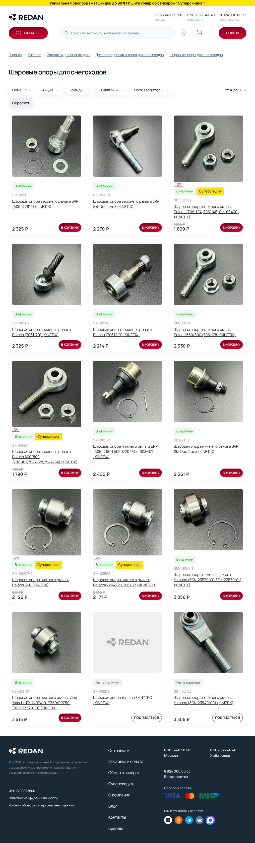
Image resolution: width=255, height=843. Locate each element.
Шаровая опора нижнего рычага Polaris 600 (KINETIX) (40, 582)
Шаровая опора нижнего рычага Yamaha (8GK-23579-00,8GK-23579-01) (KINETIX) (207, 580)
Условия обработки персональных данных (41, 805)
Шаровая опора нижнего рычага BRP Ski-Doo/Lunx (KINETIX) (206, 449)
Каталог (31, 33)
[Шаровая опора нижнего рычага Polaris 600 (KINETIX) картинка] (46, 522)
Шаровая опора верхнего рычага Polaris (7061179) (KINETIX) (41, 332)
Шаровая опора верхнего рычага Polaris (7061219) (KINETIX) (122, 332)
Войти (232, 33)
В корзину (70, 227)
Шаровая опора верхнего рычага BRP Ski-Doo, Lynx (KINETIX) (126, 204)
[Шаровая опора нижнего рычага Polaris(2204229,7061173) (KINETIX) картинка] (127, 522)
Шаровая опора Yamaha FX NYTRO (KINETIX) (122, 700)
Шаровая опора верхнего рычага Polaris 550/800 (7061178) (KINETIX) (205, 332)
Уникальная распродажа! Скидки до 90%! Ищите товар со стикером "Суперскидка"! (127, 3)
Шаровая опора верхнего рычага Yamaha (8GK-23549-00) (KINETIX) (203, 700)
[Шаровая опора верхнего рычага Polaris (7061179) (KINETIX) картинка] (46, 274)
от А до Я (233, 90)
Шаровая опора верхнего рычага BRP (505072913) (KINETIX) (45, 204)
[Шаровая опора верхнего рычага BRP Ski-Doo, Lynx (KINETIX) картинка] (127, 146)
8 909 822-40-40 (201, 14)
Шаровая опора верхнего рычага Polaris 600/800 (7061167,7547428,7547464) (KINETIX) (44, 457)
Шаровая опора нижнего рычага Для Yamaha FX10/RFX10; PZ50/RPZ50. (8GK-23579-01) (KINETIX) (44, 703)
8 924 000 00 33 (233, 14)
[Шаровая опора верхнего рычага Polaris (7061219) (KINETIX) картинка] (127, 274)
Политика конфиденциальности (33, 798)
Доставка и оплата (125, 761)
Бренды (115, 828)
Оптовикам (118, 750)
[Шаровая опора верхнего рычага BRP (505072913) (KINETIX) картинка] (46, 146)
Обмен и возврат (124, 772)
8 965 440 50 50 (177, 750)
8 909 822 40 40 (223, 750)
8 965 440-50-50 (168, 14)
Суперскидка (120, 783)
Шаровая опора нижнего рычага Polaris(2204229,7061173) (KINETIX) (124, 582)
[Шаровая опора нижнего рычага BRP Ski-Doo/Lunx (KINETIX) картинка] (208, 391)
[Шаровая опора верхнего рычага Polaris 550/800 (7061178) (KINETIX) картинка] (208, 274)
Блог (112, 806)
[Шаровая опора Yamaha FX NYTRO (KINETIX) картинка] (127, 642)
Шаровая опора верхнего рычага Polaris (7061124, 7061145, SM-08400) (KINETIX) (206, 212)
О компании (119, 795)
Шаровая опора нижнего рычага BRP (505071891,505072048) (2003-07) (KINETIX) (125, 451)
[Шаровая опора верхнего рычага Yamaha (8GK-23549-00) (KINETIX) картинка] (208, 642)
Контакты (117, 817)
